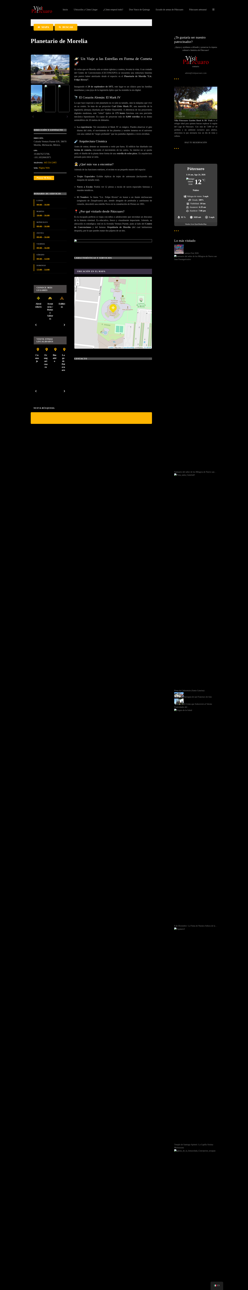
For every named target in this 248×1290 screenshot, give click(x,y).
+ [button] (78, 280)
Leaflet (111, 347)
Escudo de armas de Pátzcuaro (169, 9)
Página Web (44, 168)
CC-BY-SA (147, 347)
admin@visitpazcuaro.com (196, 73)
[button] (33, 116)
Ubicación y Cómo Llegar (85, 9)
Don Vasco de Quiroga (139, 9)
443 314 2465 (50, 162)
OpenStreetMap (128, 347)
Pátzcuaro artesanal (198, 9)
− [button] (78, 283)
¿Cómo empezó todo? (113, 9)
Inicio (65, 9)
